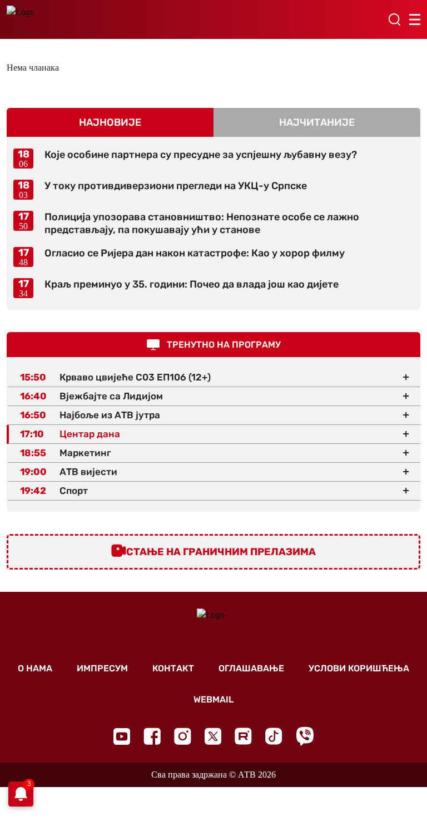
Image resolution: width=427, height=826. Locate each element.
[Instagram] (182, 736)
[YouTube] (121, 736)
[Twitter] (213, 736)
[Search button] (394, 19)
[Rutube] (243, 736)
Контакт (173, 668)
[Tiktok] (273, 736)
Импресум (102, 668)
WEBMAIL (213, 699)
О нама (35, 668)
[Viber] (305, 736)
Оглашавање (251, 668)
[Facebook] (152, 736)
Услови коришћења (359, 668)
